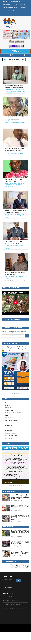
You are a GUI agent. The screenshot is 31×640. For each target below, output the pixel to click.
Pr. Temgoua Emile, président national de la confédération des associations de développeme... (15, 247)
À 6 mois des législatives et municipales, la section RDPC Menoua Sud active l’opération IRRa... (20, 517)
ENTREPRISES (9, 410)
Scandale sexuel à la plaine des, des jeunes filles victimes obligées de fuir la (20, 542)
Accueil (6, 60)
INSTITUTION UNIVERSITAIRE (13, 420)
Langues (23, 7)
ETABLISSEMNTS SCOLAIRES (13, 413)
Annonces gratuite (8, 4)
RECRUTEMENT (8, 482)
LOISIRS (7, 423)
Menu (16, 51)
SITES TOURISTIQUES (11, 435)
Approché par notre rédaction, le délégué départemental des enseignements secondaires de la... (14, 184)
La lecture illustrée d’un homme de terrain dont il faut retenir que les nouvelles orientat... (15, 216)
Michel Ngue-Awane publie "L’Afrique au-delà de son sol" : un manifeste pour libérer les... (20, 507)
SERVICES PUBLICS (10, 433)
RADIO (6, 428)
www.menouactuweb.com (11, 613)
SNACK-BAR (8, 438)
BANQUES (7, 405)
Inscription (5, 13)
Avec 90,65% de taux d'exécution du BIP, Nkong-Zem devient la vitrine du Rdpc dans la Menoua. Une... (20, 496)
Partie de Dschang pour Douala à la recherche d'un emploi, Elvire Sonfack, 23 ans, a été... (20, 552)
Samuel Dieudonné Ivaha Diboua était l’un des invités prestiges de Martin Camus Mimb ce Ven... (15, 122)
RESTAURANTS (9, 430)
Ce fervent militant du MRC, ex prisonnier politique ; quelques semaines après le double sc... (14, 153)
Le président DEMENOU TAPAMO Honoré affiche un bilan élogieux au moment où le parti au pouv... (15, 91)
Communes (8, 403)
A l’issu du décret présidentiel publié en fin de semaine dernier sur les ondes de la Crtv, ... (20, 532)
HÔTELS (7, 415)
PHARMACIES (9, 425)
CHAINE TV (8, 408)
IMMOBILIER (8, 418)
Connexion (19, 10)
